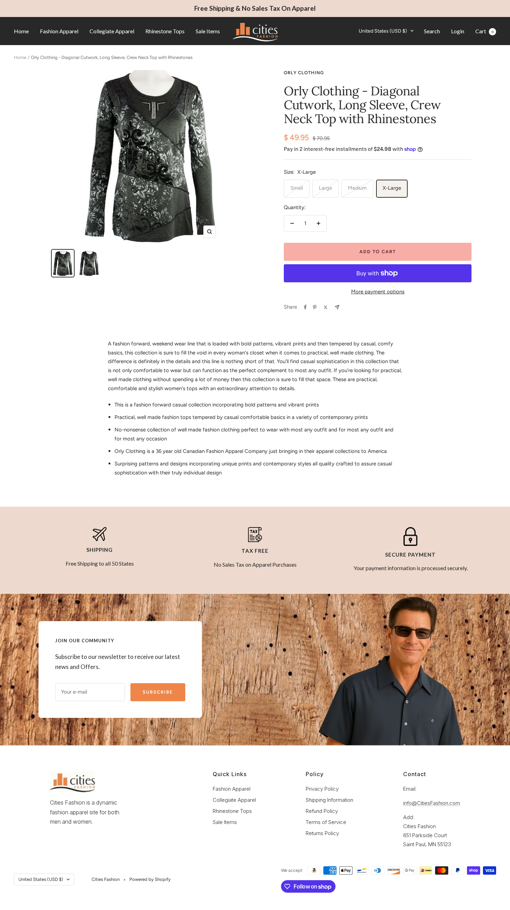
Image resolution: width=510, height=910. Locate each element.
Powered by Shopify (150, 879)
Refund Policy (322, 811)
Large (325, 188)
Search (432, 30)
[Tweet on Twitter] (326, 307)
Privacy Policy (322, 788)
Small (296, 188)
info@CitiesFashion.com (431, 803)
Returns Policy (322, 833)
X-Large (392, 188)
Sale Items (208, 30)
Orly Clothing (304, 72)
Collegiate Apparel (112, 30)
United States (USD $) (383, 31)
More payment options (378, 292)
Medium (357, 188)
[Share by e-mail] (337, 307)
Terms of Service (326, 822)
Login (457, 30)
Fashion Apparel (59, 30)
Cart (484, 30)
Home (21, 30)
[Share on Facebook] (305, 307)
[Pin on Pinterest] (314, 307)
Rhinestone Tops (165, 30)
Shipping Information (329, 800)
